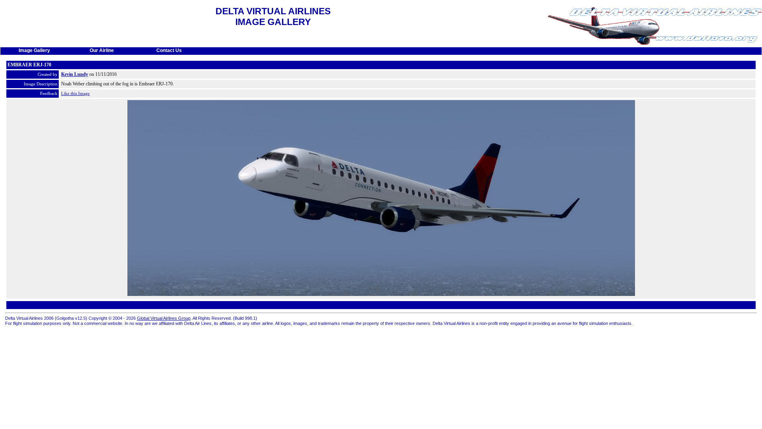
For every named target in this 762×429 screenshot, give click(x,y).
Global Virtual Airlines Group (163, 318)
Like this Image (75, 93)
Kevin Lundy (74, 74)
